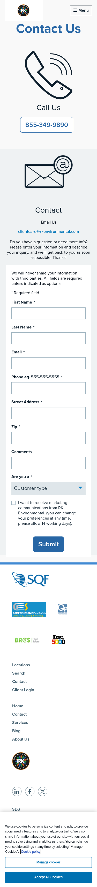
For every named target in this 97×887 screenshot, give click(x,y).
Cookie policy (30, 852)
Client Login (23, 690)
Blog (16, 731)
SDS (16, 809)
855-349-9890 (46, 125)
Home (17, 706)
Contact (19, 681)
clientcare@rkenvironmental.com (48, 231)
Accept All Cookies (48, 877)
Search (18, 673)
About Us (20, 739)
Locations (21, 665)
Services (20, 722)
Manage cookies (48, 862)
